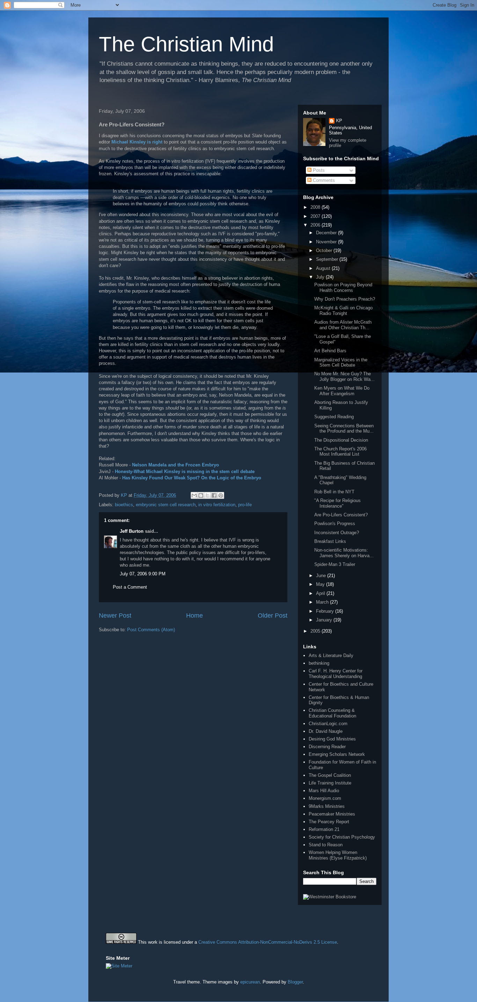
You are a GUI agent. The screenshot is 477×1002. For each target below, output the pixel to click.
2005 (316, 631)
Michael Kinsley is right (136, 142)
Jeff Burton (132, 531)
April (321, 593)
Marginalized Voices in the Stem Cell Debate (340, 362)
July (321, 277)
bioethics (124, 504)
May (321, 584)
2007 (316, 216)
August (324, 268)
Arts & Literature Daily (331, 655)
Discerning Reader (327, 746)
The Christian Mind (186, 44)
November (327, 241)
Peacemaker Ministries (332, 814)
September (327, 259)
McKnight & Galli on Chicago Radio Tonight (343, 310)
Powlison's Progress (334, 523)
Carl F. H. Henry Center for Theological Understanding (335, 673)
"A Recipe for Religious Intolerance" (337, 503)
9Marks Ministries (327, 806)
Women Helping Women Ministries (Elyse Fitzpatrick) (338, 855)
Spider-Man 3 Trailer (334, 564)
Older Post (272, 615)
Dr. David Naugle (326, 731)
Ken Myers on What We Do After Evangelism (341, 390)
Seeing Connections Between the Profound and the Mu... (344, 428)
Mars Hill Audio (324, 790)
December (327, 232)
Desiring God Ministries (332, 739)
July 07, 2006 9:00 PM (143, 573)
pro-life (245, 504)
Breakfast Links (330, 541)
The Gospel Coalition (330, 775)
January (324, 619)
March (323, 602)
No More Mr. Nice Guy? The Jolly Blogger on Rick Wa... (344, 376)
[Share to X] (207, 495)
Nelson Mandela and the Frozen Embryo (175, 464)
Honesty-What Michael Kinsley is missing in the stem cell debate (185, 471)
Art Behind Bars (330, 350)
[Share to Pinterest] (220, 495)
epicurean (250, 982)
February (325, 611)
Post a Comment (130, 587)
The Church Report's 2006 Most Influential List (340, 451)
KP (339, 120)
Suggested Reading (334, 416)
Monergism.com (325, 798)
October (324, 250)
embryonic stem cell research (166, 504)
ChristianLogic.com (328, 723)
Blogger (295, 982)
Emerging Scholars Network (337, 754)
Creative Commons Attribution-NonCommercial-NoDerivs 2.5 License (267, 942)
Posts (318, 170)
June (321, 575)
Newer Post (115, 615)
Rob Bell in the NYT (334, 491)
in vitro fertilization (216, 504)
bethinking (319, 663)
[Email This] (194, 495)
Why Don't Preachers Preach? (344, 299)
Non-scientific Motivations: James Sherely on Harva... (344, 552)
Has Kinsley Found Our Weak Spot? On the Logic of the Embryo (191, 477)
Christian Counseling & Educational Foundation (332, 713)
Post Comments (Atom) (151, 629)
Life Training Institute (330, 783)
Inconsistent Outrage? (336, 532)
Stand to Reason (326, 844)
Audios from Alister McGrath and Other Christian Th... (343, 324)
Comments (323, 180)
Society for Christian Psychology (342, 837)
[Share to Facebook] (214, 495)
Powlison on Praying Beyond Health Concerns (343, 287)
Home (194, 615)
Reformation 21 (324, 829)
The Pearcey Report (329, 821)
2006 (316, 225)
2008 (316, 207)
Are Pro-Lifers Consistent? (341, 514)
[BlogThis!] (200, 495)
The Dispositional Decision (341, 440)
